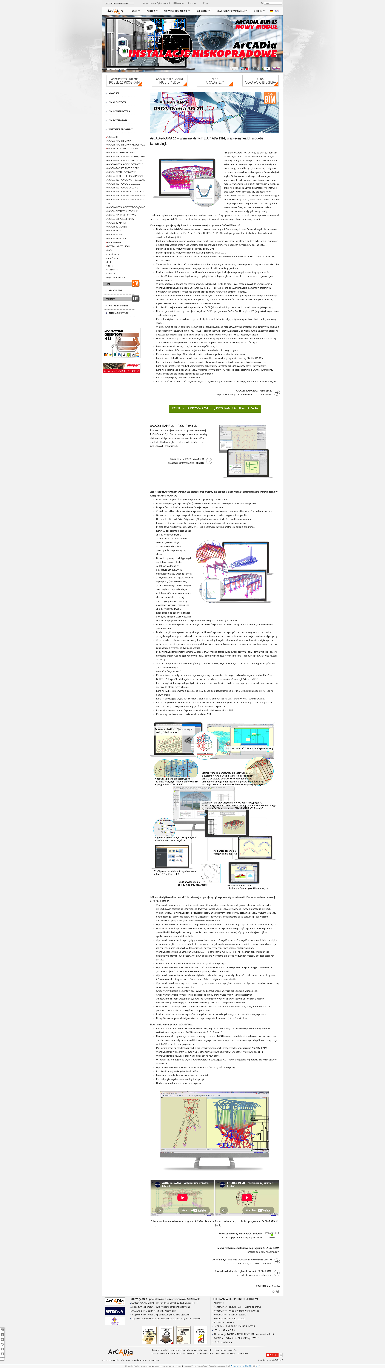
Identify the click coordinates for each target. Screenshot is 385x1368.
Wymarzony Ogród (116, 278)
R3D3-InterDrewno (224, 1323)
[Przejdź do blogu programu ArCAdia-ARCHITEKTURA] (260, 86)
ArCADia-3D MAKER (116, 223)
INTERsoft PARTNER (119, 313)
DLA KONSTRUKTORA (119, 111)
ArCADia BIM (113, 137)
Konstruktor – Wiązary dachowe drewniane (236, 1311)
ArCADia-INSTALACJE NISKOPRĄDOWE (126, 157)
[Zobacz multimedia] (149, 4)
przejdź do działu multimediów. (248, 1250)
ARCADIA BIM (115, 291)
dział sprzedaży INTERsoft (162, 1353)
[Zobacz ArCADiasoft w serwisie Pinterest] (2, 1346)
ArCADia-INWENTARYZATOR (121, 153)
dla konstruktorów (197, 1350)
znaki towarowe (140, 1360)
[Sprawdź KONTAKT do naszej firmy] (180, 4)
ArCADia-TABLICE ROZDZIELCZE (123, 168)
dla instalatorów (217, 1350)
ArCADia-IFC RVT (115, 235)
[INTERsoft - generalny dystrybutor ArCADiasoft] (115, 1315)
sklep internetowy (183, 1353)
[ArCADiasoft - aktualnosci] (2, 1355)
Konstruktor (113, 254)
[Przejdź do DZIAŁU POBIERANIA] (124, 86)
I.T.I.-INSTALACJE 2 (224, 1331)
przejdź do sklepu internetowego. (243, 1273)
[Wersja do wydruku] (277, 1292)
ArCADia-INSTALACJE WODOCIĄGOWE (126, 207)
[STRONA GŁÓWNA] (115, 11)
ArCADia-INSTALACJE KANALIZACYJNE (126, 196)
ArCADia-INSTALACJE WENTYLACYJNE (126, 180)
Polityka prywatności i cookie (241, 1366)
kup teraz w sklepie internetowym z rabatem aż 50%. (244, 393)
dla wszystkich (159, 1350)
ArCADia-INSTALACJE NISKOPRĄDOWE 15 (237, 1338)
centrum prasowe (233, 1353)
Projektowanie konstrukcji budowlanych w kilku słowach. (160, 1315)
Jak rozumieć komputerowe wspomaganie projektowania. (161, 1307)
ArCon (110, 250)
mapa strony (154, 1360)
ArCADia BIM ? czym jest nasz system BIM (153, 1311)
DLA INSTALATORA (118, 120)
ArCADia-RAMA (114, 242)
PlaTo (110, 266)
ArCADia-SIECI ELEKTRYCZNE (121, 172)
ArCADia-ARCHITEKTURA (119, 141)
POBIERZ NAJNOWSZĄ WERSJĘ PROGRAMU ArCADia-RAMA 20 (215, 408)
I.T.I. (109, 262)
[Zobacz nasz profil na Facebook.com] (2, 1336)
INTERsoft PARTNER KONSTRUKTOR (234, 1327)
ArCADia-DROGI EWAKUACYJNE (122, 149)
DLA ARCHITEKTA (117, 102)
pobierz (196, 1353)
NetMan (111, 274)
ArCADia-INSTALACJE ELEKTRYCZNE (125, 164)
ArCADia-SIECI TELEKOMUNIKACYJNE (125, 176)
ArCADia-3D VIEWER (117, 227)
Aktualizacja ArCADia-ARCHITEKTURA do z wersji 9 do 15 (244, 1334)
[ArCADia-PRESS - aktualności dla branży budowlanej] (115, 1305)
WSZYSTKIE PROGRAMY (120, 129)
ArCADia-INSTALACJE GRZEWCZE (123, 184)
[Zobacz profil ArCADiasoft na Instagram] (2, 1341)
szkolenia (205, 1353)
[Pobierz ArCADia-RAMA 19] (272, 1238)
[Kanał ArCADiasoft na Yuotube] (2, 1331)
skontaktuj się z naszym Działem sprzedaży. (242, 1262)
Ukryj (257, 1366)
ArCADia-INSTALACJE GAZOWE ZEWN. (126, 192)
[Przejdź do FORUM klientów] (192, 4)
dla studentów (218, 1353)
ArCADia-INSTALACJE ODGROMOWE (125, 160)
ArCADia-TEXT (114, 231)
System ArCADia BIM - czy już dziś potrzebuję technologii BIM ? (164, 1303)
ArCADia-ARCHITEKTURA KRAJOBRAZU (126, 145)
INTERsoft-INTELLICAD (118, 246)
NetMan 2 (219, 1303)
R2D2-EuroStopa (223, 1342)
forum (245, 1353)
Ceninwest (112, 270)
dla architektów (177, 1350)
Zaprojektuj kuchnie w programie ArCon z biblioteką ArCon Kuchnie (165, 1319)
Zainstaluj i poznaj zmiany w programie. (240, 1236)
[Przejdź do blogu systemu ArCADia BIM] (215, 86)
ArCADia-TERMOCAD (117, 239)
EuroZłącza (112, 258)
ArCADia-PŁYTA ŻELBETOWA (121, 215)
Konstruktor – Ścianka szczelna (230, 1315)
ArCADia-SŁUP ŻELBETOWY (120, 219)
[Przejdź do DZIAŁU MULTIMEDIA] (170, 86)
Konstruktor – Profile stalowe (229, 1319)
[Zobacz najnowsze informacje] (165, 4)
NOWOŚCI (114, 93)
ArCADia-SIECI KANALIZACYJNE (122, 211)
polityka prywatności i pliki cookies (116, 1360)
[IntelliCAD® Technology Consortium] (115, 1325)
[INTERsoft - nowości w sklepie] (2, 1351)
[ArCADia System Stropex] (121, 373)
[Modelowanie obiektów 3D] (121, 358)
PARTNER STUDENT (118, 306)
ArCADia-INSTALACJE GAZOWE (122, 188)
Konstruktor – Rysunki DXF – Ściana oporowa (237, 1307)
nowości (232, 1350)
